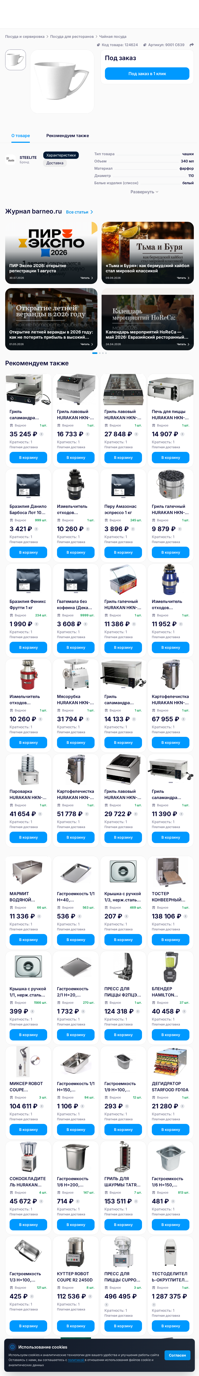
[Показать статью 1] (94, 353)
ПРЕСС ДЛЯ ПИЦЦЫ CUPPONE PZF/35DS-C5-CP (123, 1277)
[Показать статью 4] (106, 353)
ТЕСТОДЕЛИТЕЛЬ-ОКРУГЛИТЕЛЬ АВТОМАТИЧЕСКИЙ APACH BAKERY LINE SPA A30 (170, 1277)
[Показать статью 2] (100, 353)
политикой (76, 1360)
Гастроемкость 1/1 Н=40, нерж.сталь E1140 (76, 897)
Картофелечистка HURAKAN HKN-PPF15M (170, 700)
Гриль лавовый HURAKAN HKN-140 (73, 415)
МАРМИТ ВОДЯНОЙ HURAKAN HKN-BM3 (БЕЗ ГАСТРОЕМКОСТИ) (27, 897)
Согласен (177, 1355)
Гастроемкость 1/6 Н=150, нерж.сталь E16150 (167, 1182)
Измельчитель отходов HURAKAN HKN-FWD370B (26, 700)
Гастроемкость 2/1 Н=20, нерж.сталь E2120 (76, 992)
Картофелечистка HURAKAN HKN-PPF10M (75, 795)
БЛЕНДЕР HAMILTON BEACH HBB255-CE (169, 992)
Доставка (54, 163)
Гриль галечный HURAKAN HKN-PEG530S (121, 605)
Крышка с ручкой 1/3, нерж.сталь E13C (122, 897)
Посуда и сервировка (25, 36)
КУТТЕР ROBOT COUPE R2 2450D (75, 1276)
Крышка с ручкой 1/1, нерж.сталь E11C (28, 992)
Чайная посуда (112, 36)
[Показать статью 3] (103, 353)
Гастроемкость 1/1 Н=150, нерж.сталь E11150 (76, 1087)
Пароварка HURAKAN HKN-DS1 (26, 795)
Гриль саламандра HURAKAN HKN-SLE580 (120, 700)
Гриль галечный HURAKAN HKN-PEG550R (168, 510)
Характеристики (61, 155)
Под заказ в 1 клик (147, 73)
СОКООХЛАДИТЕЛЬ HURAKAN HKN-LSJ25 (28, 1182)
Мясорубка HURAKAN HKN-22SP (73, 700)
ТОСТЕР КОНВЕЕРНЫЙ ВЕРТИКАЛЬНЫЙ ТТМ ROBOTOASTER (170, 897)
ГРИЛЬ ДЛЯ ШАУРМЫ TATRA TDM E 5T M (122, 1182)
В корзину (28, 457)
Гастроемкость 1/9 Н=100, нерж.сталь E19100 (120, 1087)
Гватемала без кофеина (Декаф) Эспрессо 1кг (75, 605)
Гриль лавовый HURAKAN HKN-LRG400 (120, 795)
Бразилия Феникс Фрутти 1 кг (28, 604)
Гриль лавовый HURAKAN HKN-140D (120, 415)
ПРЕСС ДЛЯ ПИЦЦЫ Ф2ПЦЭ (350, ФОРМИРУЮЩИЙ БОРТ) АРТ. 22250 (122, 992)
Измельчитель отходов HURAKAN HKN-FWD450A (168, 605)
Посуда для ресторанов (72, 36)
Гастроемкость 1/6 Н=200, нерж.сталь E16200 (72, 1182)
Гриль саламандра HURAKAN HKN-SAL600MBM (26, 415)
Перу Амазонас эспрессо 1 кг (120, 509)
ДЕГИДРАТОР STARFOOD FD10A (170, 1086)
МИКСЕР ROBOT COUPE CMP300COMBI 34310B (26, 1087)
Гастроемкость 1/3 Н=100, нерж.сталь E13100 (25, 1277)
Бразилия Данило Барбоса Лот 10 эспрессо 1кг (28, 510)
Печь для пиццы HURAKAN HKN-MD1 (169, 415)
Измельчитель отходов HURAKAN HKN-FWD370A (73, 510)
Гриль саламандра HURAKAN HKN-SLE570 (168, 795)
